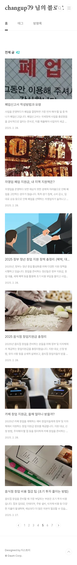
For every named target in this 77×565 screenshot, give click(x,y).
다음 (58, 525)
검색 (60, 8)
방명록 (37, 23)
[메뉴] (69, 8)
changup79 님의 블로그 (34, 8)
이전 (18, 525)
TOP (69, 552)
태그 (20, 23)
